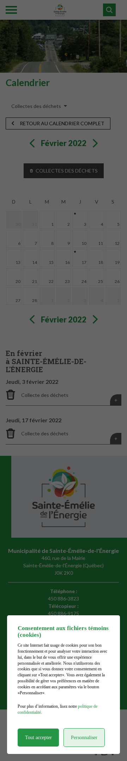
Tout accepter (38, 737)
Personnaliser (84, 737)
